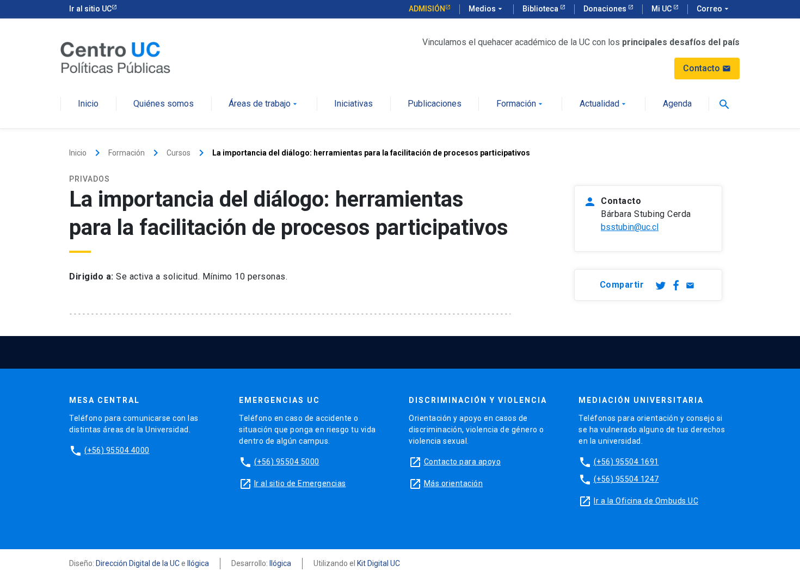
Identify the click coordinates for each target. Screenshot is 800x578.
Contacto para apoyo (462, 461)
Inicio (88, 104)
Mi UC (662, 8)
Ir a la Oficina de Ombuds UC (646, 500)
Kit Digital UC (378, 563)
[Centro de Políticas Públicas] (115, 57)
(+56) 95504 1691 (626, 461)
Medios (486, 8)
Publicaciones (434, 104)
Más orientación (453, 483)
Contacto (707, 68)
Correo (714, 8)
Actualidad (604, 104)
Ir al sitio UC (90, 8)
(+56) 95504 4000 (117, 450)
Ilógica (198, 563)
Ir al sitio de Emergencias (300, 483)
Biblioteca (541, 8)
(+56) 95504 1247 (626, 479)
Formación (520, 104)
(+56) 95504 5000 (286, 461)
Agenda (677, 104)
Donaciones (605, 8)
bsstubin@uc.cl (630, 227)
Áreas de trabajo (264, 104)
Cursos (178, 152)
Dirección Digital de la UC (138, 563)
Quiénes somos (163, 104)
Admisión (427, 8)
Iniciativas (353, 104)
